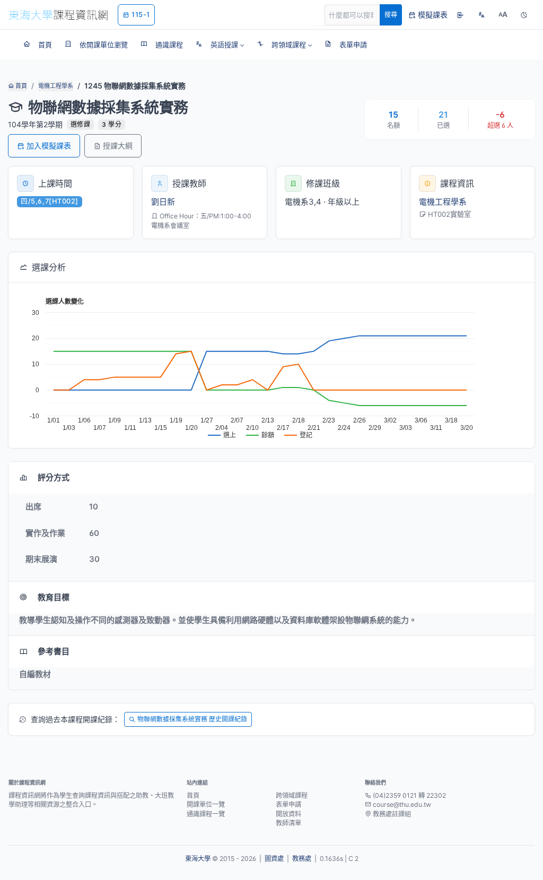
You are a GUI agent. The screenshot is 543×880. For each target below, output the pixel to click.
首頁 (20, 86)
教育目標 (53, 597)
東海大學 (198, 859)
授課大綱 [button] (118, 145)
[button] (219, 44)
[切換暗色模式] (524, 14)
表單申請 (288, 804)
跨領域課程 (292, 795)
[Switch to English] (481, 14)
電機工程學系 (55, 86)
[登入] (460, 14)
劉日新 (163, 202)
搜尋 (390, 15)
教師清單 (288, 823)
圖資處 (274, 859)
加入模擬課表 (49, 145)
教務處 (301, 859)
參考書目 (53, 651)
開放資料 (288, 814)
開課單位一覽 (206, 804)
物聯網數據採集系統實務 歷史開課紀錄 (192, 719)
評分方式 (53, 477)
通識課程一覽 (206, 814)
